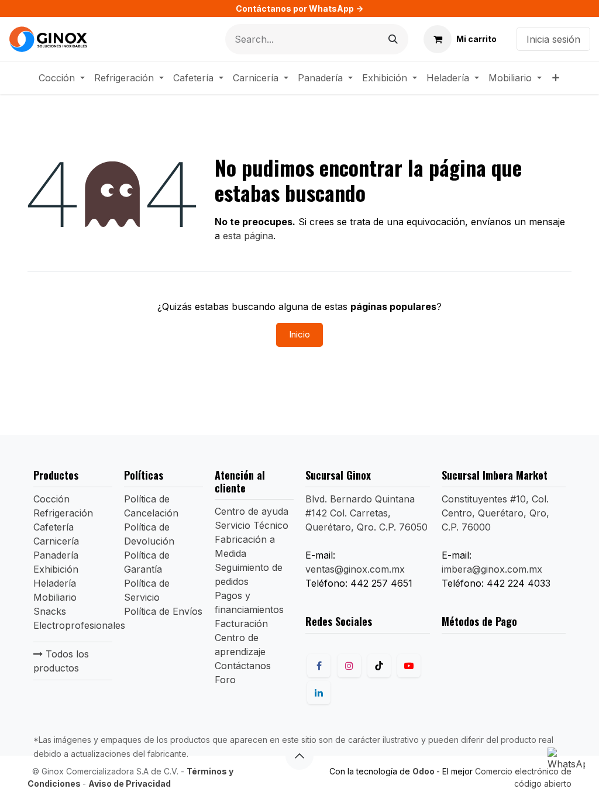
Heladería (54, 583)
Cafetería (53, 527)
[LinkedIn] (319, 692)
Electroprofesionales (79, 625)
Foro (225, 680)
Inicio (299, 334)
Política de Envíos (163, 611)
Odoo (424, 771)
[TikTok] (379, 665)
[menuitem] (61, 77)
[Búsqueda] (393, 39)
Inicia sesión (553, 39)
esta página (248, 236)
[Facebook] (319, 665)
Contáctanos (243, 665)
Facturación (241, 623)
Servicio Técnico (251, 525)
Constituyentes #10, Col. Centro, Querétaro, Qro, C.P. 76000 (495, 513)
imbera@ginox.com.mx (492, 569)
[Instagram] (349, 665)
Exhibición (55, 569)
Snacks (49, 611)
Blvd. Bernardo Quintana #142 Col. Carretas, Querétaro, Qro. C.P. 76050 (366, 513)
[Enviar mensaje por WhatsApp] (566, 766)
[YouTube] (409, 665)
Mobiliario (55, 597)
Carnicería (56, 541)
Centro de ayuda (251, 511)
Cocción (51, 499)
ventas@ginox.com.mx (355, 569)
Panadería (55, 555)
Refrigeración (63, 513)
